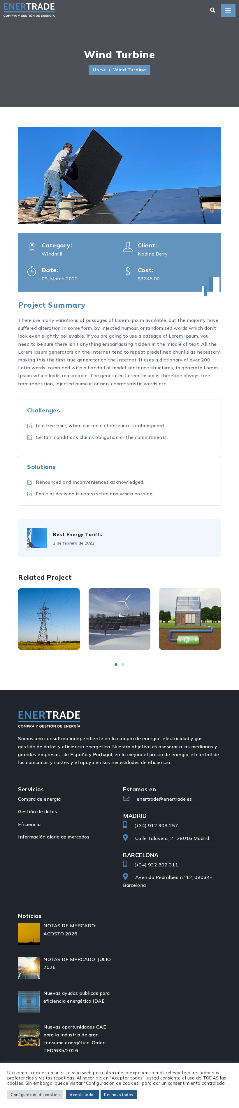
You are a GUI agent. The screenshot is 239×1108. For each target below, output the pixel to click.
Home (100, 69)
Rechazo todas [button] (118, 1094)
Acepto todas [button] (83, 1094)
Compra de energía (39, 799)
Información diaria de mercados (53, 837)
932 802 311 (163, 865)
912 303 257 (163, 825)
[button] (116, 664)
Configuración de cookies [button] (35, 1094)
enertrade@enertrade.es (164, 799)
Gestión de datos (37, 811)
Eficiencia (29, 824)
